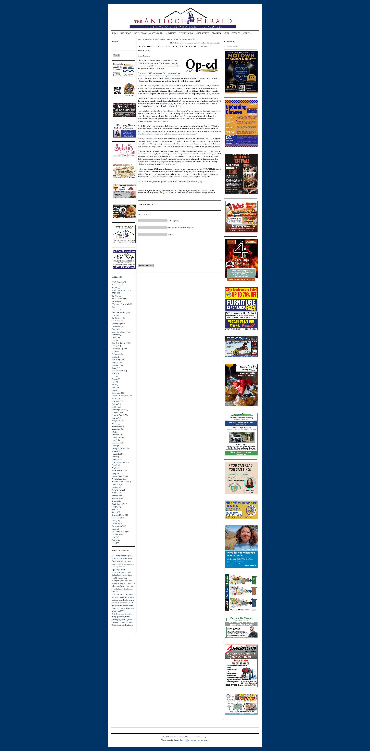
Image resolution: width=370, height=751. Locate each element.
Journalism (115, 435)
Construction (116, 326)
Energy (114, 368)
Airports (115, 288)
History (114, 404)
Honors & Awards (118, 415)
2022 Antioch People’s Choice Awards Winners (141, 33)
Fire (113, 382)
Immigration (116, 421)
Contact (236, 33)
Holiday (114, 407)
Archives (247, 33)
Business (115, 301)
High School (116, 401)
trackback (198, 193)
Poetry (114, 473)
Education (115, 365)
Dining (114, 346)
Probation (115, 487)
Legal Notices (202, 33)
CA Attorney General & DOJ (122, 304)
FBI (113, 376)
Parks (114, 465)
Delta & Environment (119, 343)
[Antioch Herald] (184, 29)
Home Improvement (118, 410)
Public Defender (117, 490)
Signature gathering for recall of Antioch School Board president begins (122, 622)
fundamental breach (146, 134)
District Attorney (117, 349)
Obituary (115, 457)
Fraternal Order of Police (171, 111)
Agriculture (116, 285)
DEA (113, 340)
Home (115, 33)
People (114, 468)
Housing (115, 418)
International (116, 429)
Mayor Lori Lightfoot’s (183, 151)
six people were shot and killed (159, 146)
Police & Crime (117, 476)
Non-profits (116, 454)
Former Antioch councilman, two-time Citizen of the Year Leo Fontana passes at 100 (168, 39)
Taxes (114, 521)
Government (116, 393)
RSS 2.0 (167, 193)
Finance (114, 379)
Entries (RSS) (184, 737)
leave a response (186, 193)
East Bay (115, 357)
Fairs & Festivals (117, 371)
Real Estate (115, 493)
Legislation (115, 443)
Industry (115, 424)
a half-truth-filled (151, 139)
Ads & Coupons (117, 282)
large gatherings (169, 164)
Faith (113, 374)
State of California (118, 515)
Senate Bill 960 (169, 78)
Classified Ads (186, 33)
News (114, 451)
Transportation (117, 526)
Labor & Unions (117, 437)
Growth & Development (120, 396)
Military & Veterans (118, 449)
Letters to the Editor (118, 462)
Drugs (114, 351)
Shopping (115, 507)
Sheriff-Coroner (117, 504)
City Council (116, 318)
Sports (114, 512)
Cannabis (115, 310)
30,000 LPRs (176, 98)
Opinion (114, 460)
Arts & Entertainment (119, 290)
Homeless (115, 412)
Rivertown (115, 498)
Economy (115, 362)
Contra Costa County (119, 332)
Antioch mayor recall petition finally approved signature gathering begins (122, 616)
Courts (114, 338)
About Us (216, 33)
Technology (116, 523)
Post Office (116, 484)
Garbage (115, 390)
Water (114, 537)
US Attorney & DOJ (119, 532)
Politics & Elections (118, 482)
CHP (113, 315)
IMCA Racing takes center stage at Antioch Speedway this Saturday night (195, 43)
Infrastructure (116, 426)
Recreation (115, 496)
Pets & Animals (117, 471)
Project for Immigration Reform (161, 182)
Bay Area (115, 296)
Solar (113, 509)
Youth (114, 543)
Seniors (114, 501)
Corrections (116, 335)
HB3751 (161, 86)
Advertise (171, 33)
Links (226, 33)
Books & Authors (118, 299)
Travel (114, 529)
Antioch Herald (173, 737)
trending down (179, 144)
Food (113, 387)
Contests (115, 329)
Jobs (113, 432)
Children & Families (119, 313)
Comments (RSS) (195, 737)
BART (114, 293)
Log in (205, 737)
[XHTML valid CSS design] (197, 740)
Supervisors (116, 518)
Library (114, 446)
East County (116, 360)
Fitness (114, 385)
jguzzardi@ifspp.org (195, 182)
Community (116, 324)
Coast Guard (116, 321)
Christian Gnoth (178, 740)
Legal (113, 440)
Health (114, 399)
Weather (114, 540)
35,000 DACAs (158, 98)
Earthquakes (116, 354)
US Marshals (116, 534)
